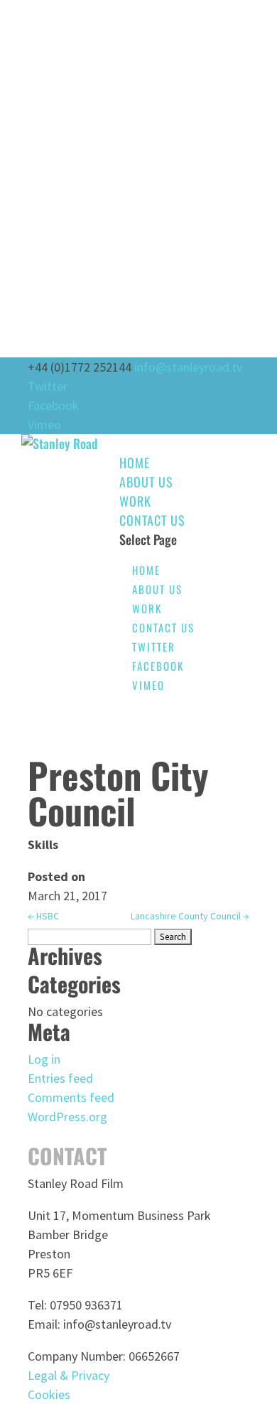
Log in (44, 1059)
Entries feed (60, 1078)
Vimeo (44, 424)
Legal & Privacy (68, 1375)
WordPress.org (67, 1116)
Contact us (152, 520)
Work (135, 501)
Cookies (49, 1394)
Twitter (47, 386)
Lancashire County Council (190, 915)
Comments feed (71, 1097)
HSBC (43, 915)
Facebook (53, 405)
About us (146, 481)
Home (134, 462)
